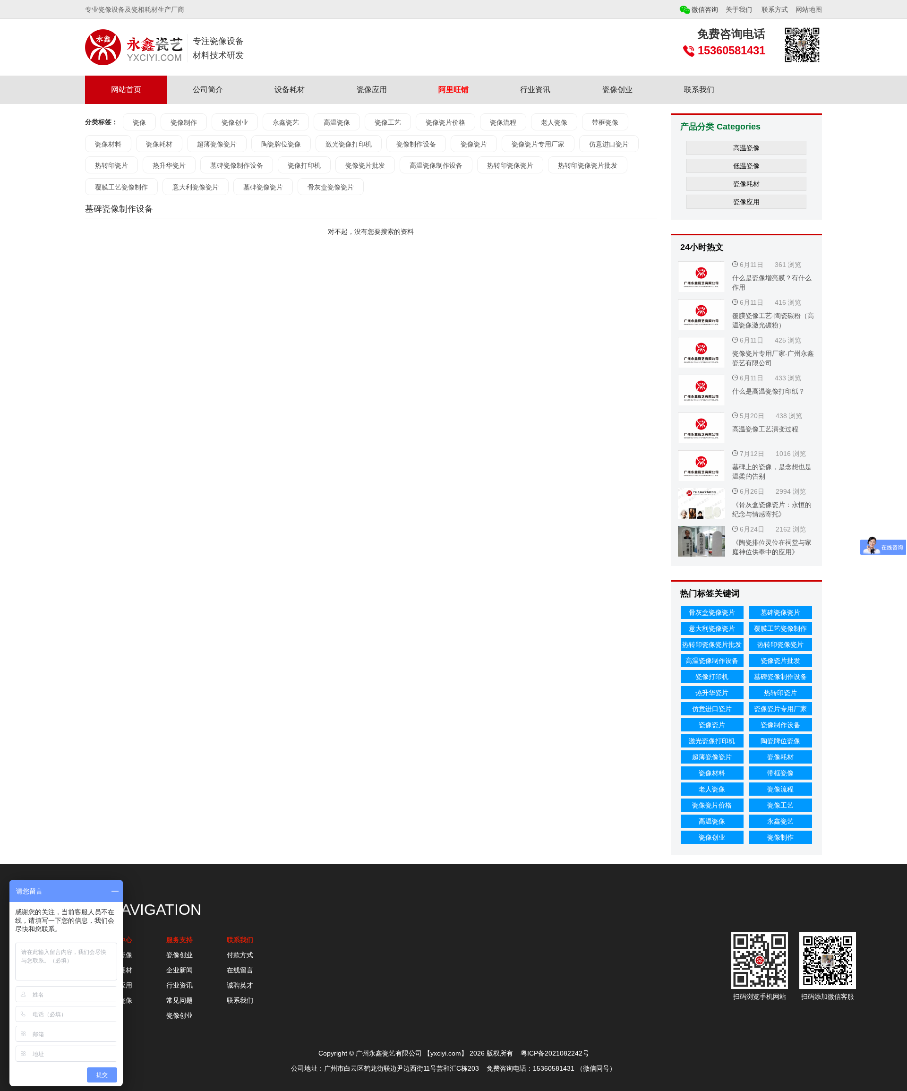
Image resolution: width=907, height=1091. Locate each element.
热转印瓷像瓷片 (510, 165)
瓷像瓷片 (474, 144)
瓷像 (139, 122)
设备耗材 (289, 90)
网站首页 (126, 90)
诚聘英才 (240, 985)
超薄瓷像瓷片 (217, 144)
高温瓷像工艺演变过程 (765, 429)
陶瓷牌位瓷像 (281, 144)
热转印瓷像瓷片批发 (587, 165)
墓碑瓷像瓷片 (263, 187)
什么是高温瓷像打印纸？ (768, 391)
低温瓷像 (746, 166)
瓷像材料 (108, 144)
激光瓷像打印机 (348, 144)
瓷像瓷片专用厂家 (538, 144)
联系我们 (699, 90)
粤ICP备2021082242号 (555, 1053)
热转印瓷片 (111, 165)
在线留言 (240, 970)
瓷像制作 (184, 122)
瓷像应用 (372, 90)
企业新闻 (179, 970)
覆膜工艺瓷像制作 (121, 187)
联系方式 (775, 9)
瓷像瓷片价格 (445, 122)
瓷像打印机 (304, 165)
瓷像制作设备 (416, 144)
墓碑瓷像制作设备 (236, 165)
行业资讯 (535, 90)
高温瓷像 (337, 122)
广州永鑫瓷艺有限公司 (389, 1053)
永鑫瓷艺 (286, 122)
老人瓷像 (554, 122)
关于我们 (739, 9)
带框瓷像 (605, 122)
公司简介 (208, 90)
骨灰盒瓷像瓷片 (331, 187)
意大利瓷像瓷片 (195, 187)
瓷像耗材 (159, 144)
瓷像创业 (617, 90)
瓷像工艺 (388, 122)
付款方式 (240, 955)
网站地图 (809, 9)
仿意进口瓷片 (609, 144)
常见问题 (179, 1000)
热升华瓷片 (169, 165)
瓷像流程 (503, 122)
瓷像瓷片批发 (365, 165)
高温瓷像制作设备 (436, 165)
